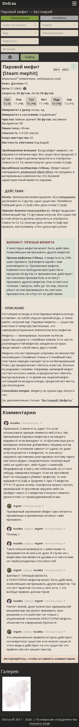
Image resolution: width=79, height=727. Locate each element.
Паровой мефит (14, 11)
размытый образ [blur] (37, 172)
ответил (28, 528)
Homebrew (59, 18)
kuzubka (15, 423)
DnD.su (9, 3)
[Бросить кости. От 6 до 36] (25, 88)
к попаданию (63, 197)
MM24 (65, 69)
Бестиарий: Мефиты (57, 400)
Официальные (19, 18)
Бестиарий (43, 11)
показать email (40, 723)
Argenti (17, 506)
